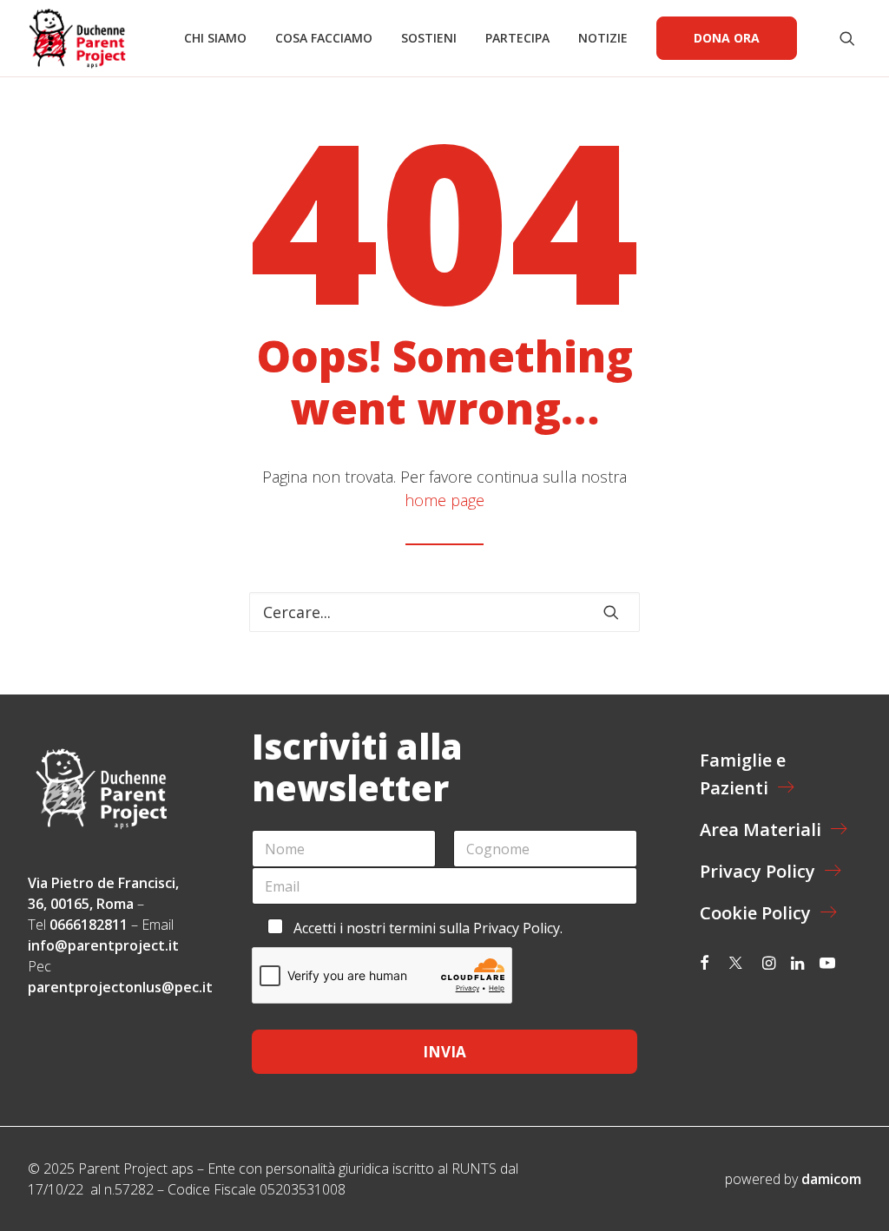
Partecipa (517, 38)
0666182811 (88, 924)
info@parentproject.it (103, 945)
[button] (850, 38)
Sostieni (429, 38)
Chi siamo (215, 38)
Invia (444, 1052)
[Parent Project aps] (77, 38)
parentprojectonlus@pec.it (122, 987)
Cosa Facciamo (323, 38)
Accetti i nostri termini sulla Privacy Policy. (428, 928)
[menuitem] (215, 38)
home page (444, 500)
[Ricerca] (444, 612)
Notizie (603, 38)
